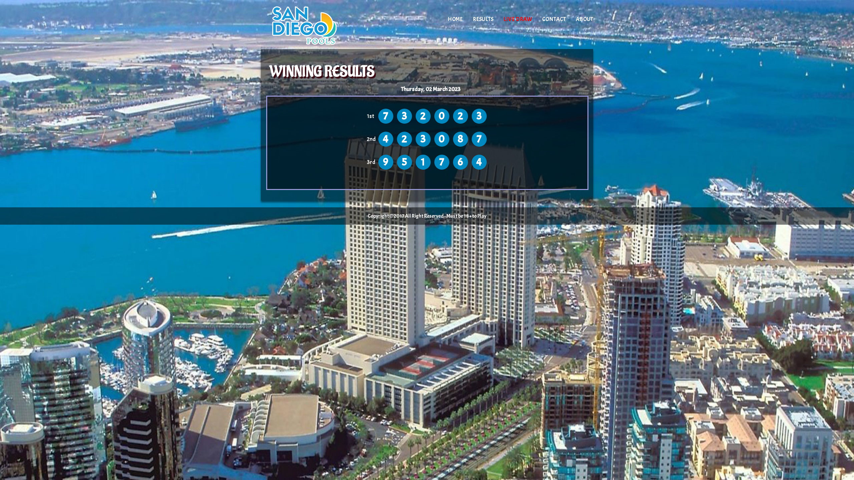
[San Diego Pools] (317, 25)
